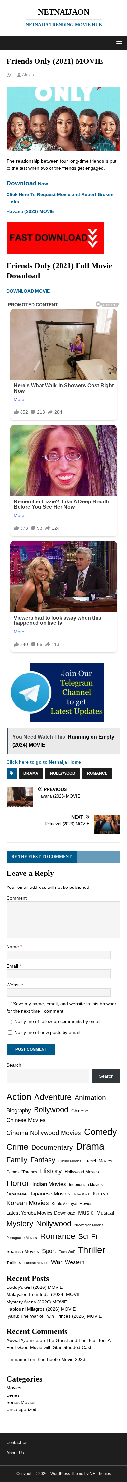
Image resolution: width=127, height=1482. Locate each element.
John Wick (81, 1194)
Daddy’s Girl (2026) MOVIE (35, 1287)
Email (13, 965)
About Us (15, 1452)
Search (14, 1065)
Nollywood (62, 773)
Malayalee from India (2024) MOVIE (44, 1294)
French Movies (98, 1160)
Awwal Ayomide (22, 1340)
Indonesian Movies (86, 1184)
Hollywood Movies (82, 1171)
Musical (105, 1213)
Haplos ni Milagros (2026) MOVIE (41, 1309)
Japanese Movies (50, 1193)
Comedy (100, 1132)
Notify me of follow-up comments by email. (58, 1021)
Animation (90, 1097)
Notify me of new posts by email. (47, 1032)
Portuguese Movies (22, 1238)
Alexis (28, 75)
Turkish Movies (36, 1263)
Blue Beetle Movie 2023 (60, 1359)
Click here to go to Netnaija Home (44, 762)
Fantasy (42, 1160)
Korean (101, 1193)
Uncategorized (21, 1409)
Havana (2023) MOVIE (30, 211)
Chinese (79, 1110)
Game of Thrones (22, 1172)
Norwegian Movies (89, 1225)
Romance (97, 773)
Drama (30, 773)
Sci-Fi (87, 1236)
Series (13, 1395)
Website (15, 984)
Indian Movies (49, 1184)
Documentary (52, 1147)
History (51, 1171)
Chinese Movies (26, 1120)
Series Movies (21, 1402)
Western (74, 1262)
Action (19, 1097)
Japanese (17, 1194)
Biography (19, 1110)
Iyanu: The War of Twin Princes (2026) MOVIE (54, 1316)
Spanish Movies (23, 1251)
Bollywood (51, 1110)
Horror (18, 1183)
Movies (14, 1387)
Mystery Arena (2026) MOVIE (37, 1301)
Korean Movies (28, 1202)
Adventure (53, 1097)
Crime (17, 1146)
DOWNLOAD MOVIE (29, 291)
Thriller (91, 1250)
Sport (49, 1251)
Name (13, 946)
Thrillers (14, 1263)
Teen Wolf (67, 1252)
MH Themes (100, 1473)
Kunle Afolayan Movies (72, 1203)
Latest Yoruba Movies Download (41, 1213)
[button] (118, 42)
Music (85, 1212)
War (56, 1262)
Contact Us (17, 1442)
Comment (17, 898)
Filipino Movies (69, 1161)
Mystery (20, 1224)
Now (27, 183)
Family (17, 1160)
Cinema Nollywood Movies (44, 1132)
